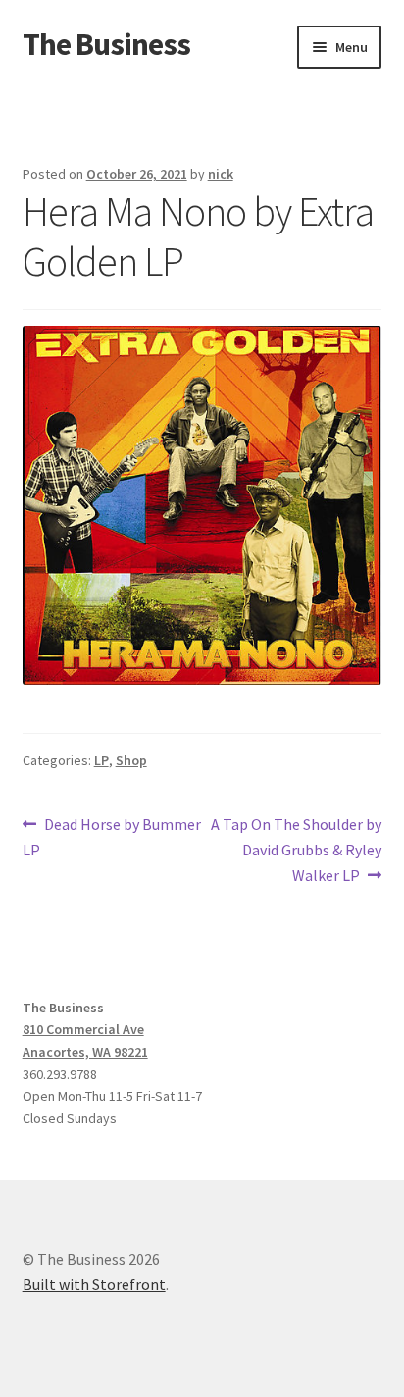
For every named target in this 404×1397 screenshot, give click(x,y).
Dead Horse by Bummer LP (112, 836)
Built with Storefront (94, 1284)
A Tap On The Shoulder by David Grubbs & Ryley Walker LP (295, 849)
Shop (131, 760)
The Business (106, 44)
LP (101, 760)
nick (220, 173)
